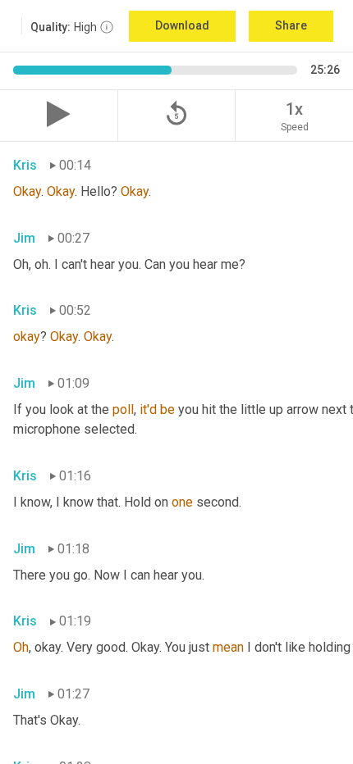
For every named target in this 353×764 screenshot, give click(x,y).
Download (182, 25)
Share (291, 25)
